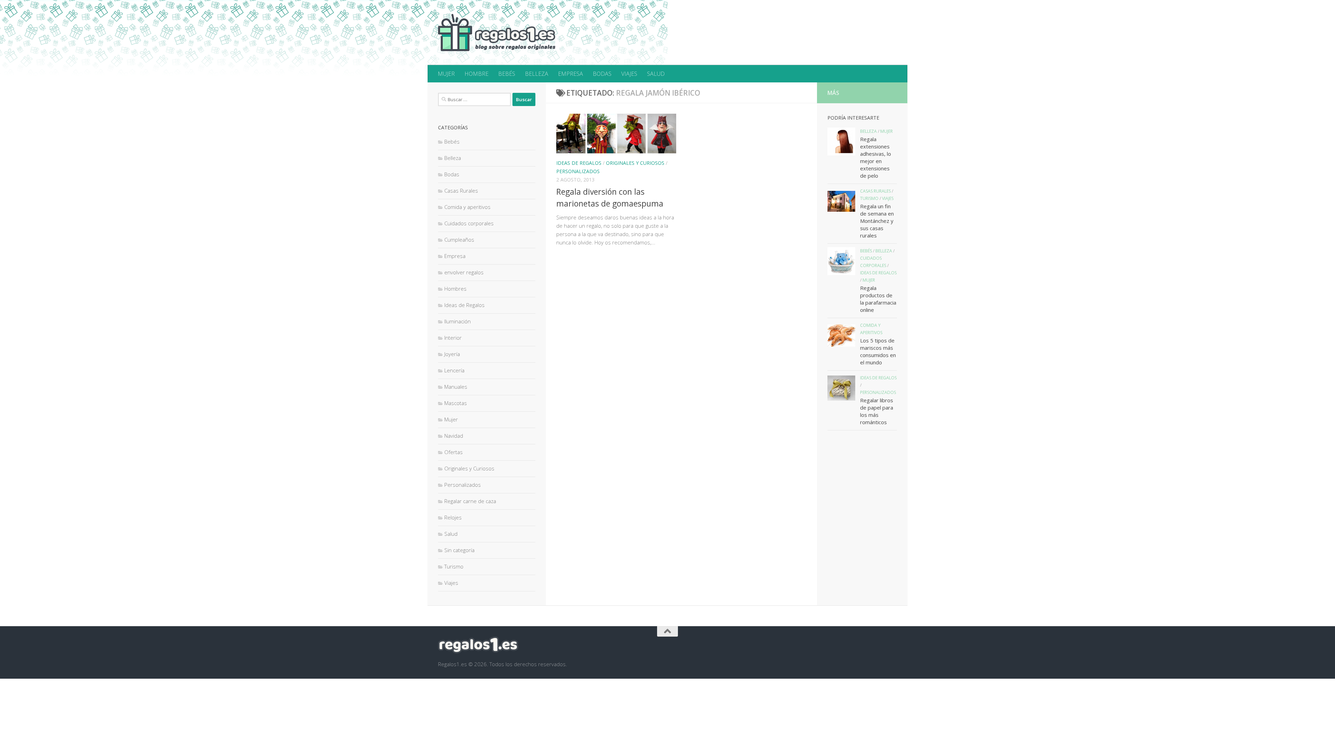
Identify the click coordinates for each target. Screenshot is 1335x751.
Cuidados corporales (469, 223)
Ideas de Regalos (578, 163)
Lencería (454, 370)
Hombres (455, 288)
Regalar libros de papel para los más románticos (876, 411)
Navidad (453, 435)
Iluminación (457, 321)
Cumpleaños (459, 239)
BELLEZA (536, 74)
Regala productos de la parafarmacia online (878, 298)
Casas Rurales (461, 190)
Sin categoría (459, 550)
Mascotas (455, 402)
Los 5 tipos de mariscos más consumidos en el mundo (878, 351)
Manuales (455, 386)
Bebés (452, 141)
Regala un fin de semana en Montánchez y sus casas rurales (877, 221)
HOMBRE (476, 74)
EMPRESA (570, 74)
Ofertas (453, 452)
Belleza (452, 157)
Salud (451, 533)
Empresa (455, 255)
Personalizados (578, 171)
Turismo (453, 566)
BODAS (602, 74)
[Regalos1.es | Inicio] (497, 32)
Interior (453, 337)
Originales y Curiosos (635, 163)
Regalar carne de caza (470, 501)
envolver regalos (464, 272)
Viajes (451, 582)
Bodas (451, 174)
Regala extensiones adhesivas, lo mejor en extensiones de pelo (875, 157)
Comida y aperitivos (467, 206)
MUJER (446, 74)
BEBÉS (506, 74)
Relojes (453, 517)
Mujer (451, 419)
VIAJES (629, 74)
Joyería (452, 353)
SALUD (656, 74)
